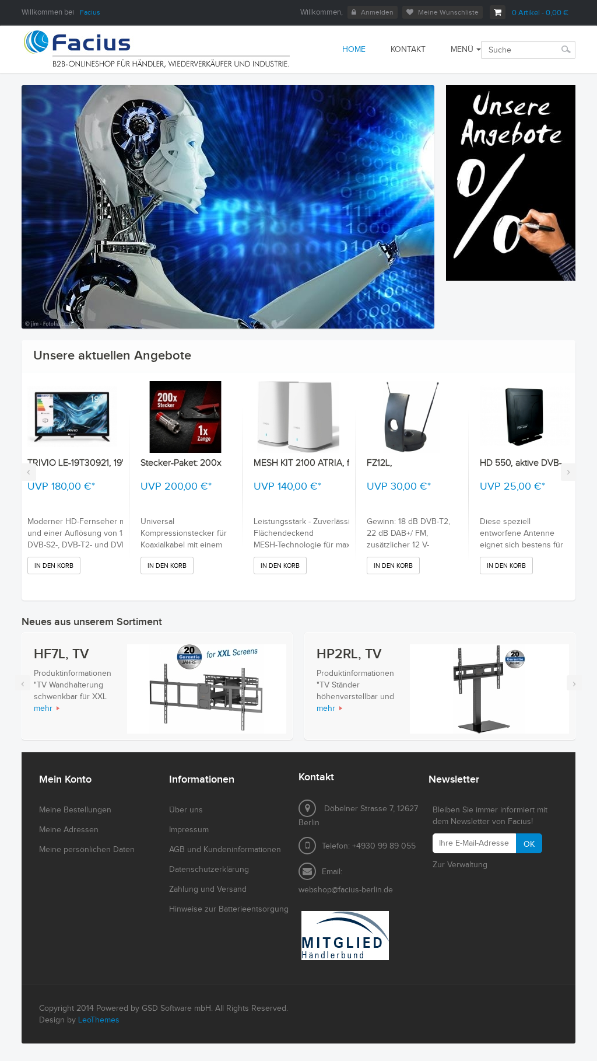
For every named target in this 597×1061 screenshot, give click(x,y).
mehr (43, 708)
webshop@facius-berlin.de (345, 890)
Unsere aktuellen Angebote (112, 356)
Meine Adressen (69, 830)
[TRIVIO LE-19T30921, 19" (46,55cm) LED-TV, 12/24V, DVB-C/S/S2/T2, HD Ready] (72, 417)
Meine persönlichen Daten (87, 849)
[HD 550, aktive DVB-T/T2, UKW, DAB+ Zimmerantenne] (525, 417)
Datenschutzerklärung (209, 869)
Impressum (189, 830)
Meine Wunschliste (448, 12)
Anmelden (377, 12)
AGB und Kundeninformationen (225, 849)
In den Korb (53, 566)
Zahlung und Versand (208, 889)
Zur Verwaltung (460, 865)
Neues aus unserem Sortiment (92, 622)
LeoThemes (99, 1020)
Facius (90, 12)
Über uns (186, 810)
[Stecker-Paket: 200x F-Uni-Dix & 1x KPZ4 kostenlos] (185, 417)
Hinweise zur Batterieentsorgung (229, 909)
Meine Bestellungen (75, 810)
